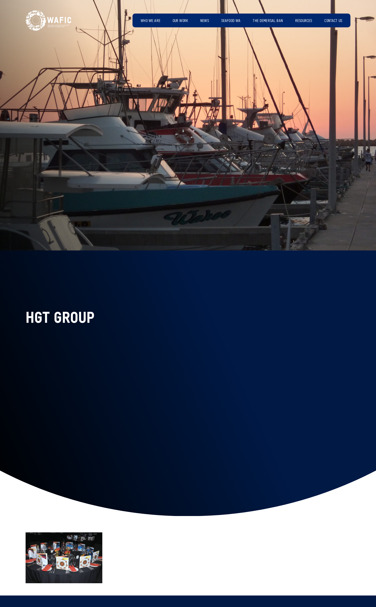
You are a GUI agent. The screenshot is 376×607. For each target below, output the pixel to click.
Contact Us (333, 21)
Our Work (180, 21)
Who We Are (150, 21)
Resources (303, 21)
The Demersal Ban (268, 21)
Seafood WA (231, 21)
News (204, 21)
